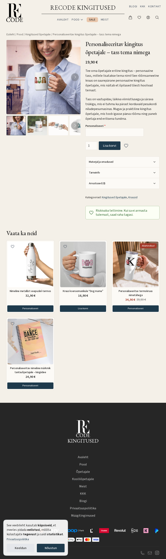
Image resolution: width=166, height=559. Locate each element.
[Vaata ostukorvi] (130, 17)
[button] (75, 77)
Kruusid (132, 197)
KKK (142, 6)
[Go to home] (83, 432)
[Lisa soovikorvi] (126, 145)
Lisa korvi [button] (83, 308)
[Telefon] (142, 552)
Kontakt (154, 6)
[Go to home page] (14, 13)
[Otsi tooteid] (157, 17)
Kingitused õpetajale (38, 34)
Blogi (133, 6)
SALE (92, 20)
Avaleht (63, 20)
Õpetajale (83, 472)
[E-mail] (149, 552)
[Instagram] (157, 553)
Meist (105, 20)
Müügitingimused (83, 515)
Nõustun (51, 548)
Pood (20, 34)
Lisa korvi (109, 145)
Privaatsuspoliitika (18, 539)
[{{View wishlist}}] (139, 17)
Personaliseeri (95, 126)
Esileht (10, 34)
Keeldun (21, 548)
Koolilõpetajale (83, 479)
